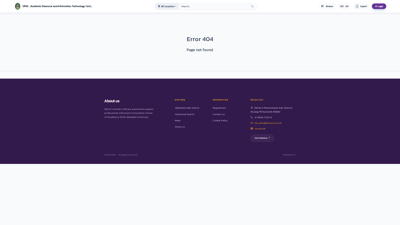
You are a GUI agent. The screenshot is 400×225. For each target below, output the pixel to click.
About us (180, 126)
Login (380, 6)
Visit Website (261, 138)
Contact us (219, 114)
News (177, 120)
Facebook (259, 128)
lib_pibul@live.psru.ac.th (268, 123)
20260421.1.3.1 (289, 154)
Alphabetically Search (187, 108)
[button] (53, 6)
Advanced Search (184, 114)
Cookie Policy (220, 120)
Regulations (219, 108)
